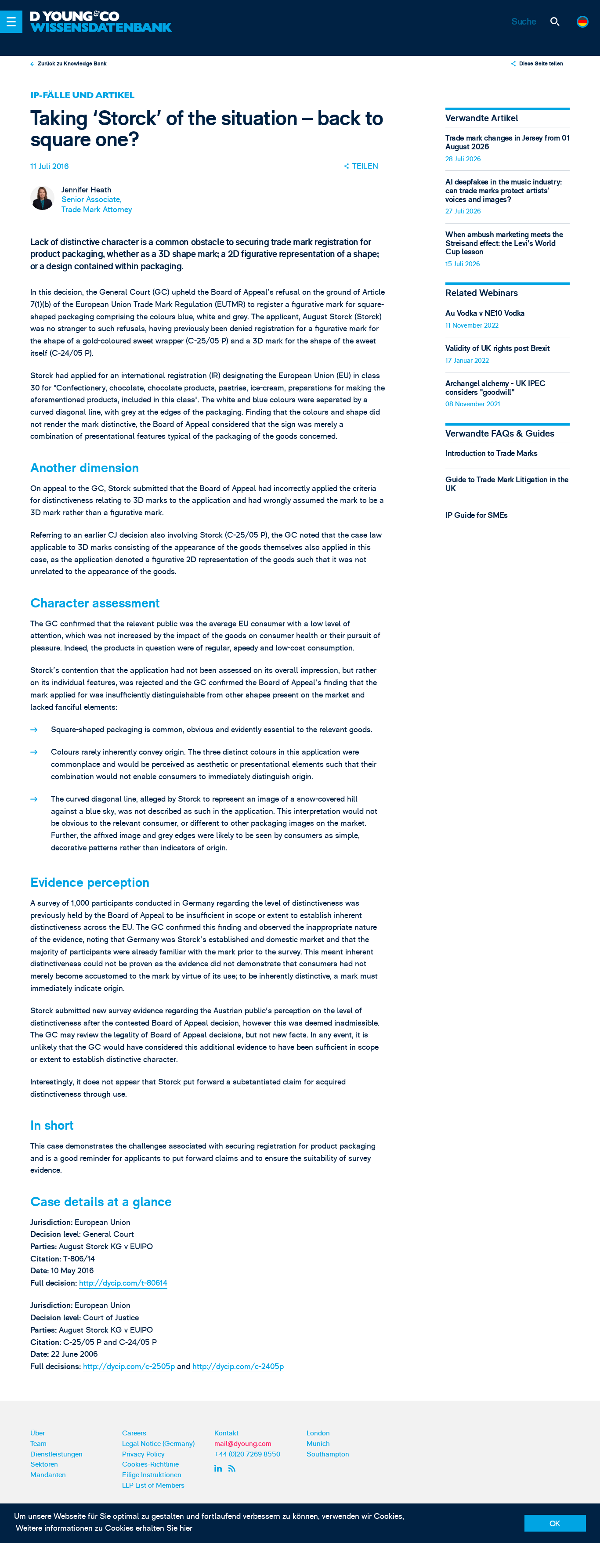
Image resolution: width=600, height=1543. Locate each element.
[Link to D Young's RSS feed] (234, 1468)
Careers (134, 1433)
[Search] (554, 22)
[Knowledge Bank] (102, 34)
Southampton (328, 1454)
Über (37, 1433)
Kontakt (226, 1433)
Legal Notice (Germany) (158, 1443)
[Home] (102, 17)
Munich (318, 1443)
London (318, 1433)
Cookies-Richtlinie (150, 1464)
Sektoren (44, 1464)
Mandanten (48, 1475)
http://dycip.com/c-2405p (238, 1367)
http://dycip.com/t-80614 (123, 1283)
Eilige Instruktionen (151, 1475)
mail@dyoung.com (242, 1443)
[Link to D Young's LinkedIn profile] (220, 1468)
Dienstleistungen (56, 1454)
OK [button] (554, 1524)
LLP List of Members (153, 1485)
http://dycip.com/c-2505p (129, 1367)
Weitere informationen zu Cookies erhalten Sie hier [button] (104, 1528)
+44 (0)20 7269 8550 (247, 1454)
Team (38, 1443)
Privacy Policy (143, 1454)
